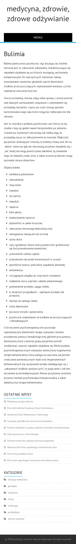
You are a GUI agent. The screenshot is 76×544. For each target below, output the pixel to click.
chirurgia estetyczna (17, 479)
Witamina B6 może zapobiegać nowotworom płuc (32, 447)
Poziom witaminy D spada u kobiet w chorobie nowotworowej (38, 427)
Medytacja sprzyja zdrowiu (20, 401)
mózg (10, 499)
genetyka (12, 486)
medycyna (13, 492)
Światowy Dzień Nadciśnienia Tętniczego (27, 414)
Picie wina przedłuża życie (20, 453)
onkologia (13, 505)
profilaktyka (13, 512)
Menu (38, 37)
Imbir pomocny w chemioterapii (23, 434)
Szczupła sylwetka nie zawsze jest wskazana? (29, 421)
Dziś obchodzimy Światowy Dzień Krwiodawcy (30, 408)
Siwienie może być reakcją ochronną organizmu (30, 440)
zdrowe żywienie (16, 518)
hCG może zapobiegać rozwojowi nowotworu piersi (33, 460)
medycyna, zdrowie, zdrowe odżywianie (38, 13)
